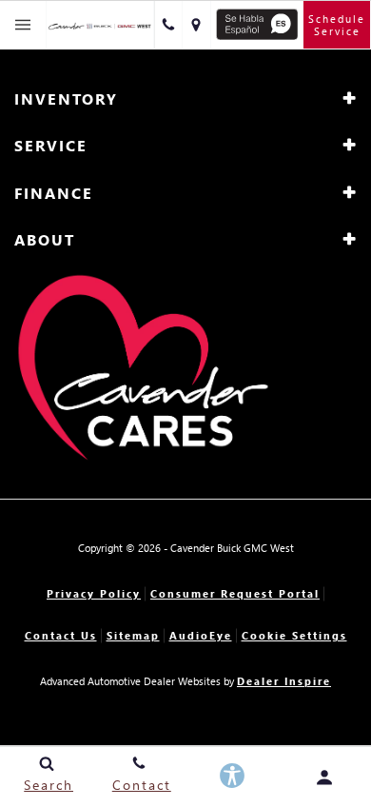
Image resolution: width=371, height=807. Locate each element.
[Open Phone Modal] (168, 25)
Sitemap (133, 635)
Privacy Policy (94, 593)
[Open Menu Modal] (23, 25)
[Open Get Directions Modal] (197, 25)
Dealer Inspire (284, 681)
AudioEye (200, 635)
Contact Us (61, 635)
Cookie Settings (294, 635)
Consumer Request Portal (235, 593)
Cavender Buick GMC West (232, 547)
